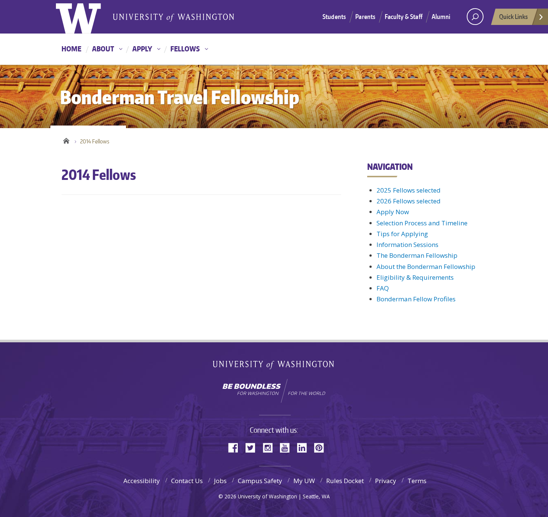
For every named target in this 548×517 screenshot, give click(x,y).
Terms (416, 480)
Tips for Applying (402, 233)
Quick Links (513, 16)
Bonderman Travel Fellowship (173, 17)
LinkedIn (304, 447)
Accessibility (141, 480)
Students (334, 16)
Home (71, 48)
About (103, 48)
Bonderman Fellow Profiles (416, 299)
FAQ (383, 288)
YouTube (287, 447)
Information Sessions (407, 244)
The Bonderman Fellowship (417, 255)
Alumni (441, 16)
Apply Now (393, 211)
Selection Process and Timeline (422, 223)
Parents (365, 16)
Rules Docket (345, 480)
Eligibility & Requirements (415, 277)
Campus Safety (260, 480)
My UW (304, 480)
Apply (142, 48)
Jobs (220, 480)
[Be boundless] (274, 391)
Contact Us (187, 480)
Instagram (270, 447)
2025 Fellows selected (409, 190)
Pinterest (322, 447)
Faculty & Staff (403, 16)
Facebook (236, 447)
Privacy (385, 480)
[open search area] (475, 16)
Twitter (253, 447)
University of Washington (86, 17)
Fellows (185, 48)
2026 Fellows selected (409, 201)
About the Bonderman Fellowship (426, 266)
